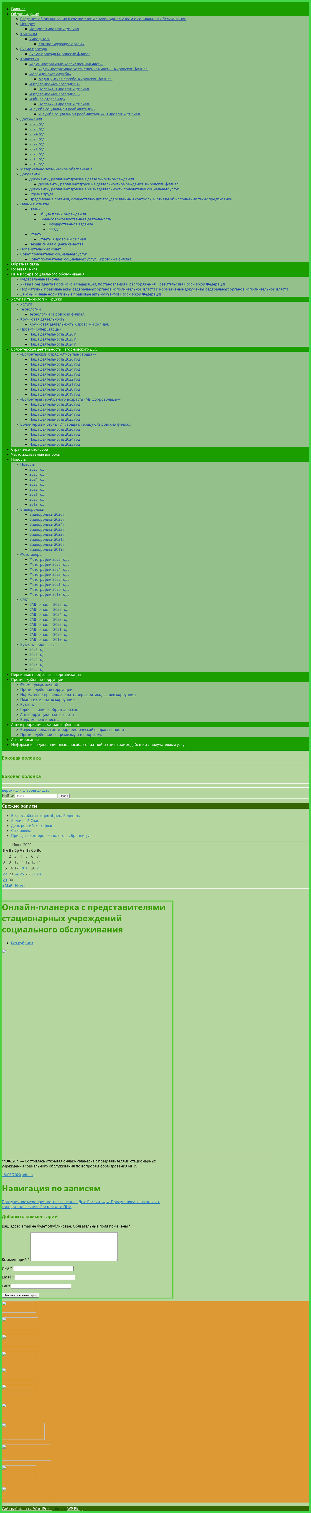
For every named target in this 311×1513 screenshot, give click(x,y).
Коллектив (29, 58)
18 (22, 868)
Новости (18, 459)
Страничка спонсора (29, 449)
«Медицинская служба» (50, 73)
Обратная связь (25, 264)
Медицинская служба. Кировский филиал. (75, 78)
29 (5, 879)
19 (27, 868)
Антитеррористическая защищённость (45, 724)
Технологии (30, 309)
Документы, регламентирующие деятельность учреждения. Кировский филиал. (108, 184)
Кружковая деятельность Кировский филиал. (69, 324)
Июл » (20, 885)
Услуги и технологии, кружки (36, 299)
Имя (7, 1268)
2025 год (36, 128)
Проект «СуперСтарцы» (40, 329)
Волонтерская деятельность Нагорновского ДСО (54, 349)
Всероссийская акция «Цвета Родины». (45, 815)
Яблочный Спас (25, 820)
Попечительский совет (40, 249)
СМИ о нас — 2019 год (48, 639)
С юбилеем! (21, 830)
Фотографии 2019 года (49, 594)
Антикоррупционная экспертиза (49, 714)
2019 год (36, 159)
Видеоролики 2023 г (47, 529)
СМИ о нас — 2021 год (48, 629)
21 (39, 868)
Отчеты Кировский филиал (62, 239)
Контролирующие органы (61, 43)
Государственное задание (70, 224)
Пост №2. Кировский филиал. (64, 103)
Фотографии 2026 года (49, 559)
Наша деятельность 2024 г (52, 344)
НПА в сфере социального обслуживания (47, 274)
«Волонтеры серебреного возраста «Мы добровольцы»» (70, 399)
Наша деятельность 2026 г (52, 334)
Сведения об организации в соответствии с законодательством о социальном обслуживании (103, 18)
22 (5, 873)
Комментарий (16, 1259)
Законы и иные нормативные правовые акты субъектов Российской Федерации (91, 294)
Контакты (28, 33)
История (27, 23)
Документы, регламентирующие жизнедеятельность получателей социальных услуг (104, 189)
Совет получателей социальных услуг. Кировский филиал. (80, 259)
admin (27, 1174)
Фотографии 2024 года (49, 569)
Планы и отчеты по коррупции (47, 699)
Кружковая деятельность (42, 319)
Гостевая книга (24, 269)
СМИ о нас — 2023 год (48, 619)
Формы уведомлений (39, 684)
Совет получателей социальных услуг (53, 254)
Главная (18, 8)
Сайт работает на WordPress (27, 1508)
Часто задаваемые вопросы (36, 454)
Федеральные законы (39, 279)
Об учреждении (25, 13)
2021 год (36, 149)
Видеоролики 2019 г (47, 549)
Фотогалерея (31, 554)
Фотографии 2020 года (49, 589)
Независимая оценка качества (56, 244)
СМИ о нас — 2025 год (48, 609)
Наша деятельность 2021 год (54, 384)
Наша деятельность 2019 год (54, 394)
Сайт (6, 1285)
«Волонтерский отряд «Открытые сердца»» (58, 354)
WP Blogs (75, 1508)
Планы (35, 209)
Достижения (31, 118)
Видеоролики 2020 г (47, 544)
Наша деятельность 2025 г (52, 339)
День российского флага (33, 825)
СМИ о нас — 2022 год (48, 624)
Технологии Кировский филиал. (57, 314)
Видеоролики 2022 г (47, 534)
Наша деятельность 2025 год (54, 364)
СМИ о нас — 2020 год (48, 634)
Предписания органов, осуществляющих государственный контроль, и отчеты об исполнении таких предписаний (130, 199)
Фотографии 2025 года (49, 564)
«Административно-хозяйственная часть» (66, 63)
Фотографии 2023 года (49, 574)
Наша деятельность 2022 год (54, 379)
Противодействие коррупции (37, 679)
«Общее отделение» (47, 98)
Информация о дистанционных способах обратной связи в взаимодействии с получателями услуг (98, 744)
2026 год (36, 123)
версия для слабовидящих (25, 790)
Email (8, 1277)
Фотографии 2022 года (49, 579)
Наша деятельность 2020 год (54, 389)
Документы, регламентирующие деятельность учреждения (81, 179)
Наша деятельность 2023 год (54, 374)
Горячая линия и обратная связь (49, 709)
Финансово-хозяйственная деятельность (74, 219)
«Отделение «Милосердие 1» (54, 83)
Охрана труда (41, 194)
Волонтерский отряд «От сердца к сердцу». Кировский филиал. (75, 424)
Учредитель (39, 38)
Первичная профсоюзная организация (46, 674)
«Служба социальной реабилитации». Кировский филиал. (89, 113)
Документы (30, 174)
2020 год (36, 154)
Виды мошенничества (39, 719)
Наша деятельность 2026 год (54, 359)
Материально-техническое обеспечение (56, 169)
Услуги (26, 304)
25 (22, 873)
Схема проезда (33, 48)
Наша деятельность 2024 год (54, 369)
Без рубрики (22, 942)
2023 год (36, 138)
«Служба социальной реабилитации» (62, 108)
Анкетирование (25, 739)
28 (39, 873)
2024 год (36, 133)
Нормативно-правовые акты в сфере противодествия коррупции (78, 694)
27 (33, 873)
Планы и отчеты (34, 204)
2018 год (36, 164)
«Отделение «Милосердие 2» (54, 93)
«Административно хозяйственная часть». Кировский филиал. (93, 68)
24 (16, 873)
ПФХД (53, 229)
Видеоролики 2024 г (47, 524)
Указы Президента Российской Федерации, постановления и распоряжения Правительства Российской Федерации (123, 284)
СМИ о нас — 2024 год (48, 614)
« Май (7, 885)
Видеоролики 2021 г (47, 539)
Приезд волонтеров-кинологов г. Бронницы (50, 835)
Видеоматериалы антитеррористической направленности (72, 729)
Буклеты (27, 704)
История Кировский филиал (54, 28)
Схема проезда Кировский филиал (59, 53)
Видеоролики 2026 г (47, 514)
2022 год (36, 144)
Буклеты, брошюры (37, 644)
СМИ (24, 599)
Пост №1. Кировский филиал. (64, 88)
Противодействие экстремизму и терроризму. (61, 734)
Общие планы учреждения (62, 214)
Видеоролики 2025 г (47, 519)
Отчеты (35, 234)
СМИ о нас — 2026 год (48, 604)
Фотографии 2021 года (49, 584)
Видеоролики (32, 509)
